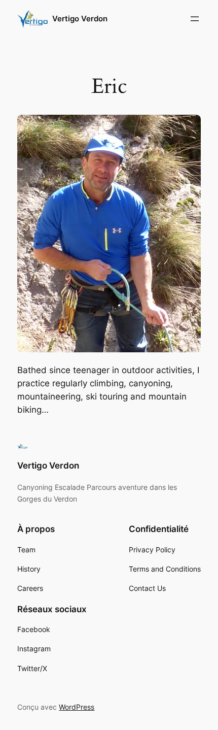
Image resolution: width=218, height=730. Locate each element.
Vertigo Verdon (79, 18)
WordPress (76, 707)
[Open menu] (195, 19)
